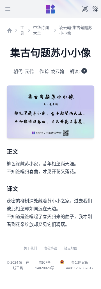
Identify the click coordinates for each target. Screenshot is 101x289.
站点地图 (70, 248)
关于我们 (30, 248)
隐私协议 (50, 248)
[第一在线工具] (50, 8)
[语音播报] (84, 70)
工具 (22, 30)
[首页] (9, 30)
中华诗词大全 (41, 30)
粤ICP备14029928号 (44, 265)
